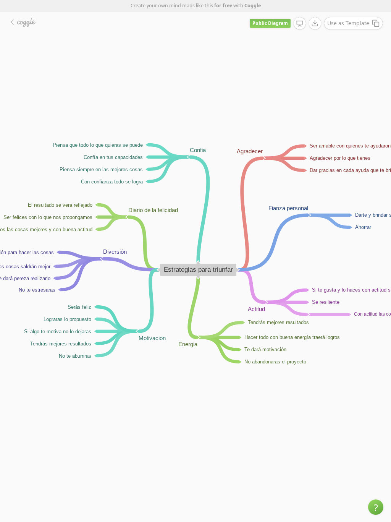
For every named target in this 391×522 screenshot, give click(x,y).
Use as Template (348, 23)
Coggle (252, 5)
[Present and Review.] (300, 24)
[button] (375, 507)
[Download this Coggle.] (315, 23)
